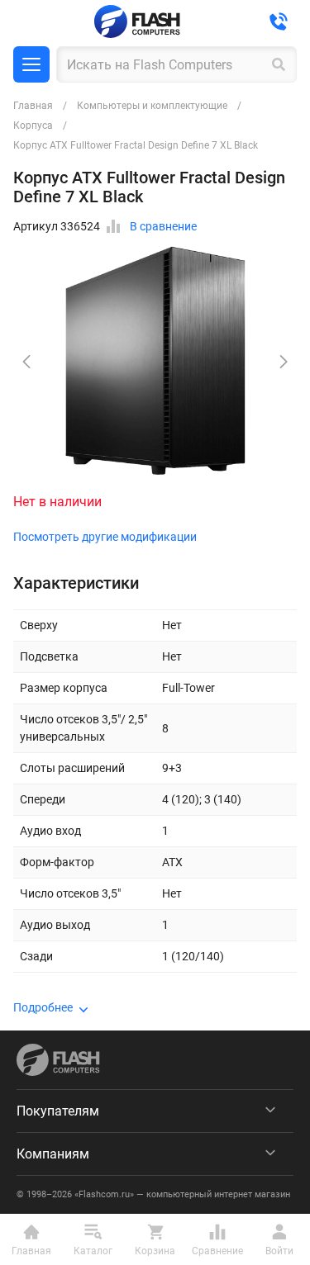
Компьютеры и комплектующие (152, 105)
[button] (283, 361)
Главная (33, 105)
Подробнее (43, 1007)
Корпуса (33, 125)
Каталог (31, 64)
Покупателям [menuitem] (58, 1111)
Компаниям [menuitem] (53, 1154)
